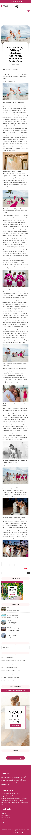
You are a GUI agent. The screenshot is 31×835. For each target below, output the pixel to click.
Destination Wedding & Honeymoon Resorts (13, 660)
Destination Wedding (7, 563)
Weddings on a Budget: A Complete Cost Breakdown (14, 798)
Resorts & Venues (5, 817)
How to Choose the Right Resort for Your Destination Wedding (13, 616)
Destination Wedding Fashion (9, 667)
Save (26, 568)
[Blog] (4, 6)
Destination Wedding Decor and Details (12, 664)
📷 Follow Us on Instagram (15, 758)
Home (2, 811)
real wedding (5, 565)
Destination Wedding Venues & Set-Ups (12, 674)
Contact (3, 822)
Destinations (4, 819)
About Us (3, 813)
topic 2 (12, 565)
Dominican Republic (18, 563)
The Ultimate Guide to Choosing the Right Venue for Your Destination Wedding (13, 623)
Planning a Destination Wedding (10, 677)
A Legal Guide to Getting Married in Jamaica (12, 800)
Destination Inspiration (7, 657)
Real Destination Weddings (15, 45)
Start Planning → (5, 784)
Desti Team (6, 568)
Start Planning (4, 820)
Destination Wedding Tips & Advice (11, 670)
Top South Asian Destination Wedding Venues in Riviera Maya (13, 629)
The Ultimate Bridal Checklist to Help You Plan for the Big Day (13, 610)
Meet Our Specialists (6, 815)
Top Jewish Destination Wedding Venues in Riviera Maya (13, 636)
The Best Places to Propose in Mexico (10, 793)
